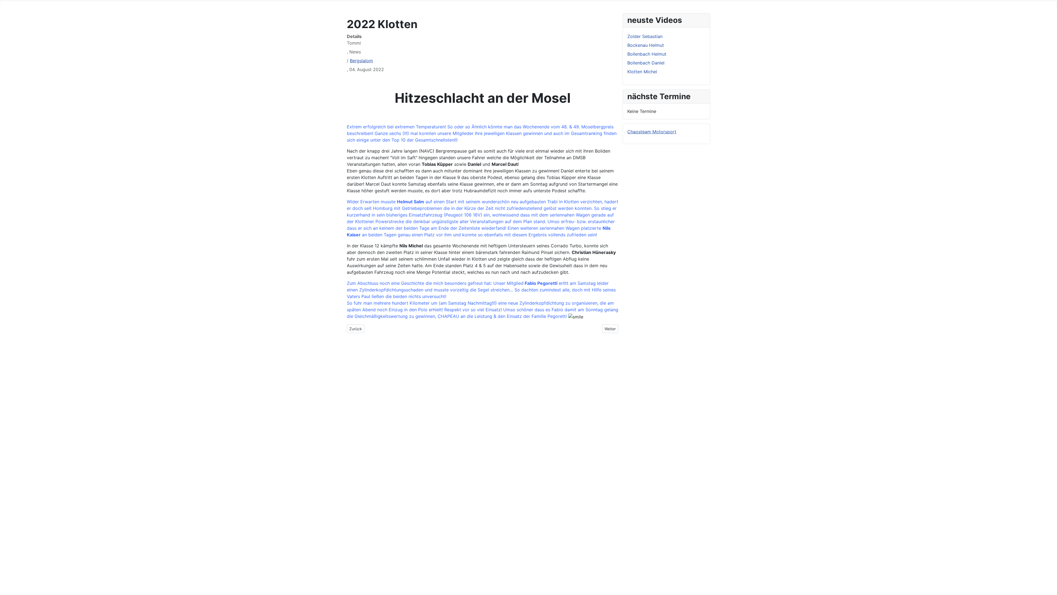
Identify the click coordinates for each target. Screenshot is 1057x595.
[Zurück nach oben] (1050, 588)
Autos (43, 4)
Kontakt (140, 4)
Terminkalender (92, 4)
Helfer (62, 4)
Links (120, 4)
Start (5, 4)
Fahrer (24, 4)
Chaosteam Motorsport (651, 131)
